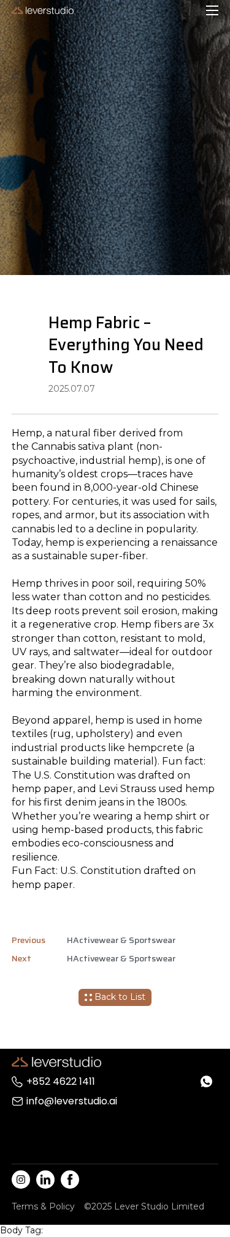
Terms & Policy (43, 1206)
